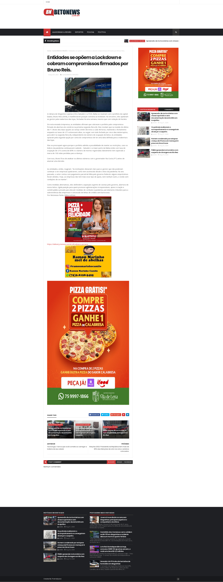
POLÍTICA (102, 32)
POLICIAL (90, 32)
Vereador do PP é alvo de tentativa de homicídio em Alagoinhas (115, 562)
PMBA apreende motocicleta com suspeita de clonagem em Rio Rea (115, 432)
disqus (119, 462)
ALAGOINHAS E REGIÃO (123, 41)
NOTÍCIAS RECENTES (147, 109)
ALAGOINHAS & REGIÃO (61, 32)
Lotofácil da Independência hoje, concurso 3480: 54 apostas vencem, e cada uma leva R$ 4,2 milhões (115, 549)
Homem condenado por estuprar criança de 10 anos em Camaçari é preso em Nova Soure (164, 140)
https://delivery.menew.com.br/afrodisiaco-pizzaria (67, 244)
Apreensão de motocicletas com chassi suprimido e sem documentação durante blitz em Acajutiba (173, 41)
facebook (128, 462)
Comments (169, 109)
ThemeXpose (56, 579)
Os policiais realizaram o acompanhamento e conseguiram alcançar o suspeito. (85, 431)
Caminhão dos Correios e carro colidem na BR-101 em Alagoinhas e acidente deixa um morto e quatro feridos (116, 534)
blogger (111, 462)
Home (48, 2)
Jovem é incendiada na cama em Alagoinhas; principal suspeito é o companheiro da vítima (113, 519)
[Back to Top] (178, 579)
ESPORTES (79, 32)
